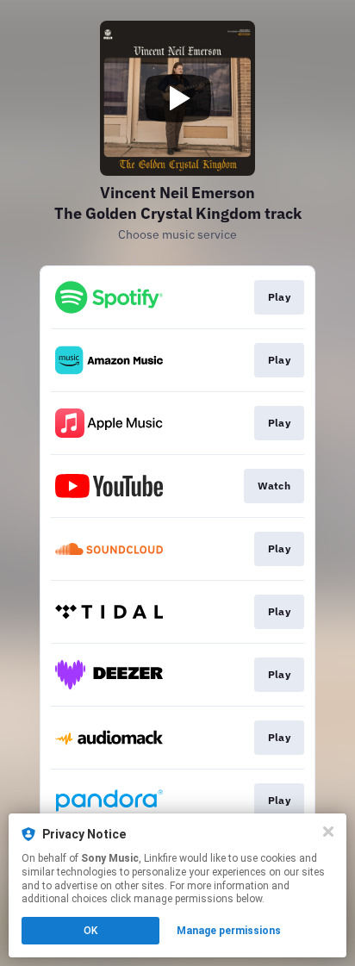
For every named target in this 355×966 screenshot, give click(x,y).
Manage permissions (229, 931)
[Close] (328, 831)
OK (90, 931)
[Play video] (177, 98)
